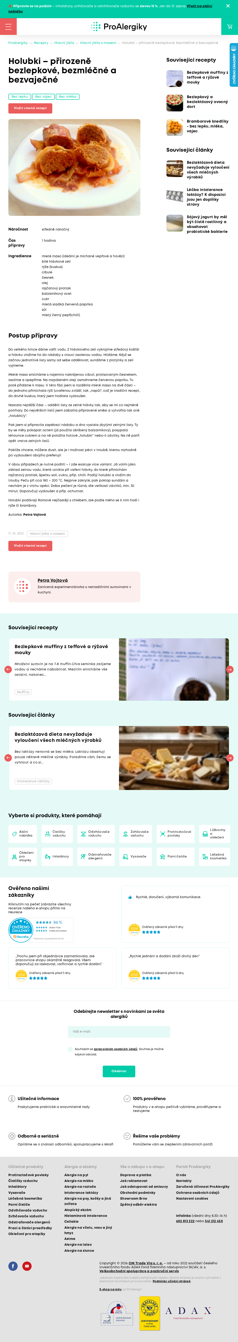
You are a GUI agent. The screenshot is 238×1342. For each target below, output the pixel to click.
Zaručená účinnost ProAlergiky (203, 1186)
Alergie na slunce (79, 1250)
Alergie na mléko (78, 1181)
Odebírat (119, 1071)
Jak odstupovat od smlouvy (144, 1186)
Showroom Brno (133, 1198)
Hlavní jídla (64, 43)
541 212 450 (214, 1221)
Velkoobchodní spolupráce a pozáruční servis (139, 1271)
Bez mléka (67, 96)
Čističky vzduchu (59, 834)
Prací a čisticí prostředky (30, 1228)
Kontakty (184, 1181)
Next (230, 669)
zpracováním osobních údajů (116, 1049)
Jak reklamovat (134, 1181)
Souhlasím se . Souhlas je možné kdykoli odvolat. (119, 1052)
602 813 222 (185, 1221)
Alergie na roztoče (80, 1186)
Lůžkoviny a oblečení (217, 834)
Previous (8, 669)
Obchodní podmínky (137, 1192)
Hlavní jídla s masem (98, 43)
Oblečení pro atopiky (26, 857)
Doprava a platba (135, 1175)
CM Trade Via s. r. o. (146, 1263)
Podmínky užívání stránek (172, 1281)
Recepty (41, 43)
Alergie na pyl (76, 1175)
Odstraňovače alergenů (99, 856)
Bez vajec (43, 96)
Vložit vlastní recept (30, 108)
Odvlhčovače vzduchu (98, 834)
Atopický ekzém (78, 1210)
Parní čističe (177, 856)
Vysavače (138, 856)
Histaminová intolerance (85, 1216)
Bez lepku (20, 96)
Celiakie (71, 1221)
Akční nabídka (25, 834)
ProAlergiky (18, 43)
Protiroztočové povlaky (179, 834)
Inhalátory (61, 856)
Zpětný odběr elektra (138, 1204)
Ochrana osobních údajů (197, 1192)
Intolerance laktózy (81, 1192)
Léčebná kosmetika (218, 856)
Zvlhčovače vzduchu (140, 834)
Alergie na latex (78, 1244)
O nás (181, 1175)
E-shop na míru (110, 1289)
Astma (70, 1239)
